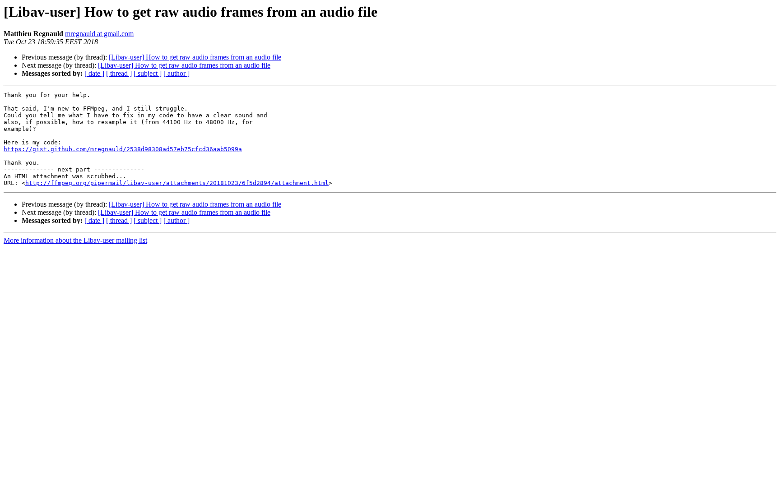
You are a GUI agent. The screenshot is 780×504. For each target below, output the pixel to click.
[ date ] (94, 73)
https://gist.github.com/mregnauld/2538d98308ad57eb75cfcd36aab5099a (123, 149)
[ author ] (176, 73)
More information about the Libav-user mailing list (75, 240)
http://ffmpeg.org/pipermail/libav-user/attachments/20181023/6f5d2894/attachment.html (177, 183)
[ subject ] (148, 73)
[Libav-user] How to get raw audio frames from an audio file (195, 57)
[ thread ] (119, 73)
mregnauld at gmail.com (99, 33)
